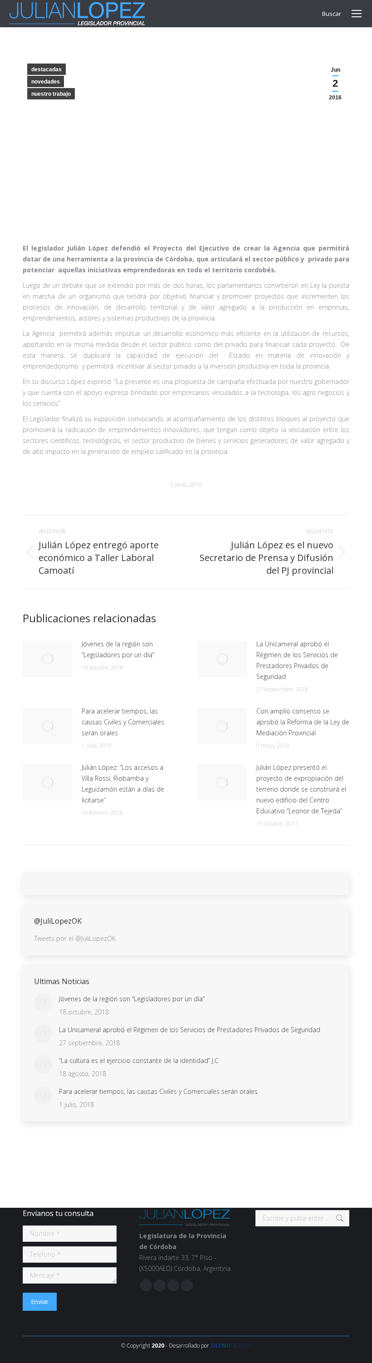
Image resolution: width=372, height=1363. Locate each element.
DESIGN (230, 1345)
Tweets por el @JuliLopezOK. (75, 938)
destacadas (46, 69)
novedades (45, 82)
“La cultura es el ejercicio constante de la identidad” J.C (139, 1060)
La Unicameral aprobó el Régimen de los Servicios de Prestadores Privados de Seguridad (297, 660)
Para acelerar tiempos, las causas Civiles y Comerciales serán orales (123, 722)
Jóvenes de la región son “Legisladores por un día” (118, 649)
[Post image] (48, 659)
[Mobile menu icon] (356, 13)
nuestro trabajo (51, 94)
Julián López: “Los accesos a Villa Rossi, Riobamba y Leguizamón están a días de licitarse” (123, 783)
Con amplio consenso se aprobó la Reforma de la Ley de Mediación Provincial (302, 722)
